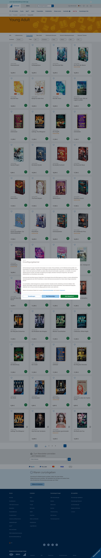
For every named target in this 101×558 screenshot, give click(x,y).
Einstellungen (31, 296)
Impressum (62, 290)
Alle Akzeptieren (69, 296)
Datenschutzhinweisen (48, 290)
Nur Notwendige (50, 296)
